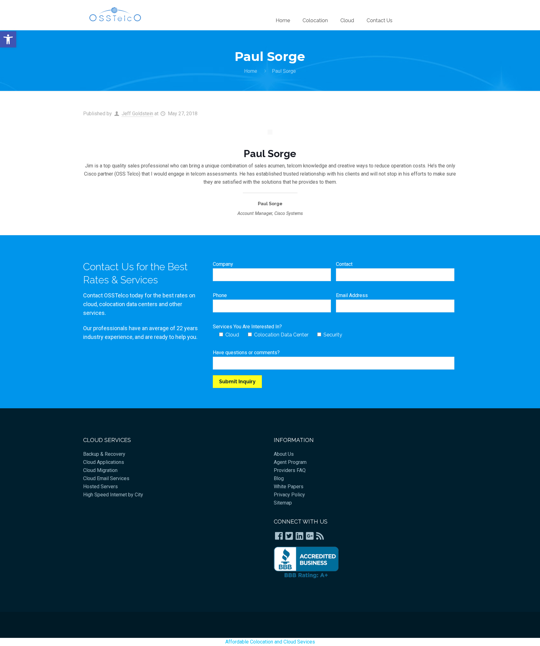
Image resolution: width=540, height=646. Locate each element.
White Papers (288, 486)
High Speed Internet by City (113, 495)
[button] (8, 39)
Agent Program (290, 462)
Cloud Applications (103, 462)
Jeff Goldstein (137, 114)
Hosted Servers (100, 486)
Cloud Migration (100, 470)
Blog (279, 478)
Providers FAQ (290, 470)
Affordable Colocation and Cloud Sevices (270, 642)
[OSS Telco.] (115, 14)
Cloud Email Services (106, 478)
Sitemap (283, 503)
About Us (284, 454)
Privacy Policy (289, 495)
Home (250, 71)
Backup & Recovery (104, 454)
